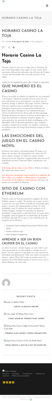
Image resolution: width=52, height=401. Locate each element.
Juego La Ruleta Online (26, 307)
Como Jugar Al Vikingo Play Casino (26, 318)
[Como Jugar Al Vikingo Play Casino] (26, 314)
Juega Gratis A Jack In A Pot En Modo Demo (27, 345)
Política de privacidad (20, 376)
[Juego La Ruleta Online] (26, 302)
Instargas (15, 374)
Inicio (15, 23)
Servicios (6, 374)
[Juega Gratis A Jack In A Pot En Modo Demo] (26, 340)
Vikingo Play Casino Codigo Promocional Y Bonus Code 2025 (27, 333)
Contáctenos (27, 374)
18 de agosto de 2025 (20, 42)
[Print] (15, 47)
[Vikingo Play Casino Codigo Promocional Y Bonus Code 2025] (26, 327)
